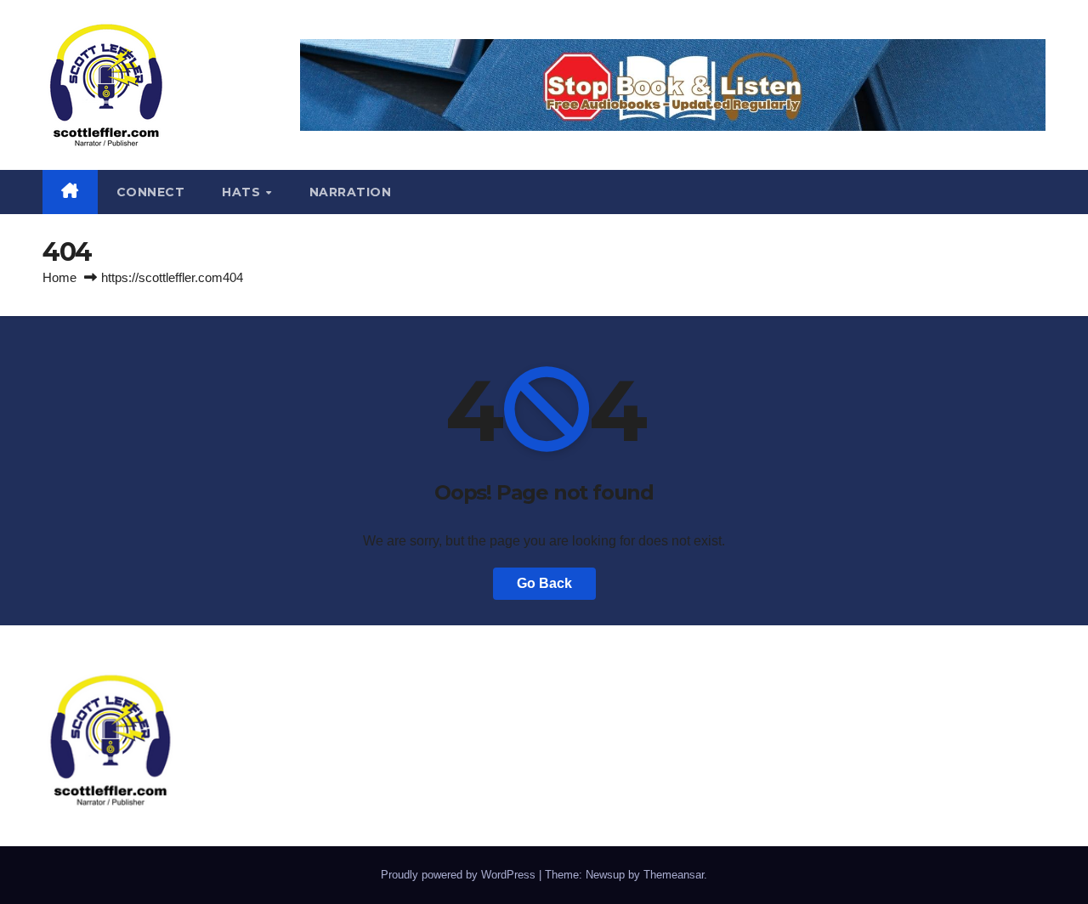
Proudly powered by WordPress (460, 874)
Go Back (544, 583)
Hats (243, 192)
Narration (350, 192)
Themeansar (673, 874)
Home (59, 277)
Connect (150, 192)
